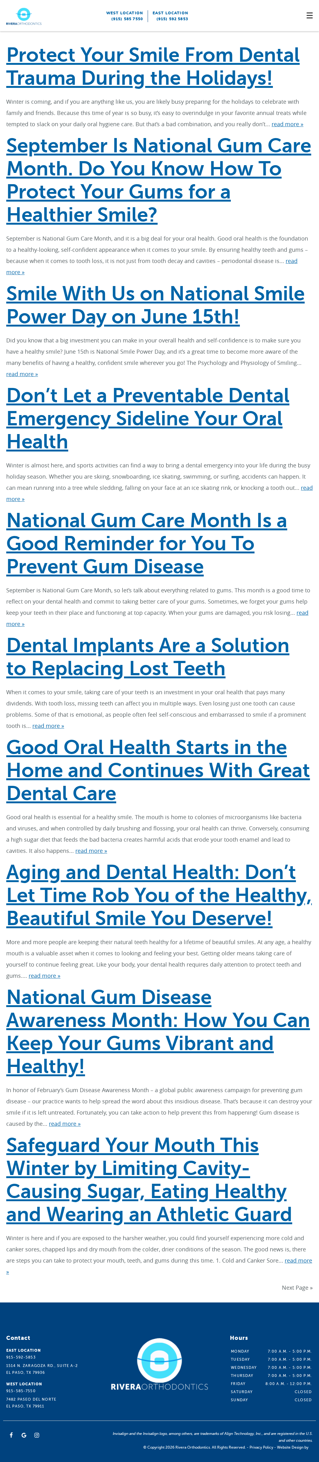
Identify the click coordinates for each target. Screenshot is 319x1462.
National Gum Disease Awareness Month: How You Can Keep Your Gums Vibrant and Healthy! (158, 1032)
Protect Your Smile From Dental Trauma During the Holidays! (153, 66)
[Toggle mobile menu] (309, 15)
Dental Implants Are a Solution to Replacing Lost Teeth (147, 657)
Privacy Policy (261, 1447)
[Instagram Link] (37, 1435)
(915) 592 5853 (172, 19)
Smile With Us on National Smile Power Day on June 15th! (155, 305)
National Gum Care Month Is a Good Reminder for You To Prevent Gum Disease (146, 543)
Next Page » (297, 1287)
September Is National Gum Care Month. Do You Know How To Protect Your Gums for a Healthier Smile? (158, 180)
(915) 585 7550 (127, 19)
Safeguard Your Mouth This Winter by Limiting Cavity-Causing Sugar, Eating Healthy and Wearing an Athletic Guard (149, 1180)
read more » (287, 124)
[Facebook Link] (11, 1435)
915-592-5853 (21, 1357)
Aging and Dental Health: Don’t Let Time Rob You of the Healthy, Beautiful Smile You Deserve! (159, 895)
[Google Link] (24, 1435)
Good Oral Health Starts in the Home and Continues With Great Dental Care (158, 770)
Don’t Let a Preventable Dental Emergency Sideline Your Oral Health (147, 418)
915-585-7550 (21, 1391)
